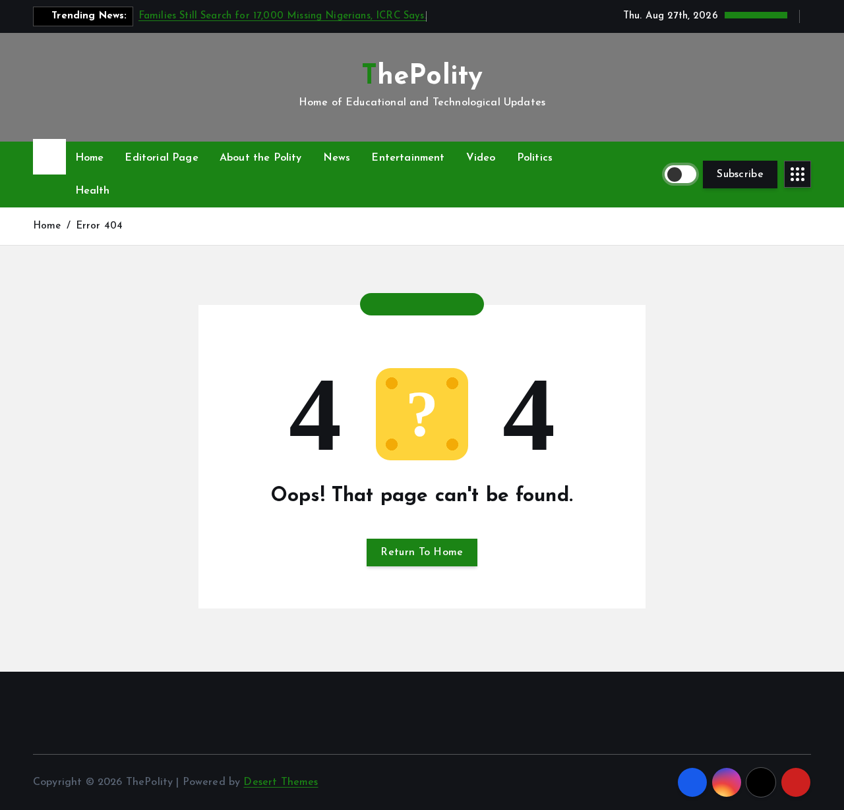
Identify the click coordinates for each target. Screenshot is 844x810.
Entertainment (407, 158)
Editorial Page (161, 158)
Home (89, 158)
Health (92, 191)
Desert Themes (280, 782)
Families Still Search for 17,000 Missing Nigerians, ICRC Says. (282, 16)
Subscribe (740, 174)
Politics (535, 158)
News (337, 158)
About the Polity (261, 158)
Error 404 (99, 226)
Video (481, 158)
